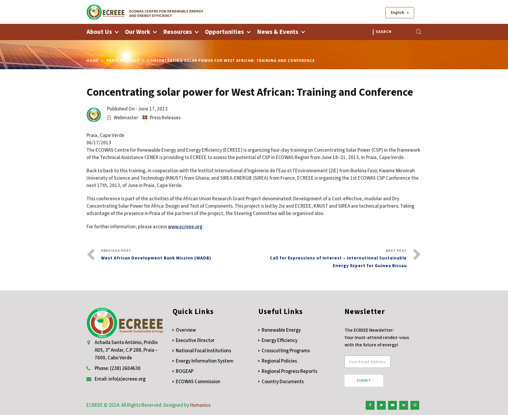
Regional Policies (279, 361)
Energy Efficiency (280, 340)
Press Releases (122, 60)
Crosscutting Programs (286, 350)
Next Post (338, 258)
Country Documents (283, 381)
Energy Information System (204, 361)
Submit (364, 380)
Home (92, 60)
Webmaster (126, 117)
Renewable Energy (281, 330)
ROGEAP (184, 371)
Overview (186, 330)
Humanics (200, 405)
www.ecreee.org (185, 226)
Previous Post (156, 254)
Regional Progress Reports (289, 371)
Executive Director (195, 340)
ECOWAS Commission (198, 381)
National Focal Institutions (203, 350)
